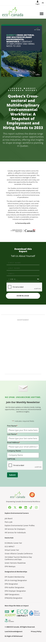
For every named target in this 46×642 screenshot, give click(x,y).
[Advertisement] (23, 346)
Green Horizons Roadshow (15, 563)
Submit (12, 475)
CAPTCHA (11, 459)
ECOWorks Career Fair (13, 543)
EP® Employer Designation (15, 591)
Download (23, 296)
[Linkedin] (25, 507)
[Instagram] (36, 507)
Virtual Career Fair (12, 550)
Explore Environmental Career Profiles (20, 525)
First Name (12, 426)
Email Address (13, 442)
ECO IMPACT (10, 546)
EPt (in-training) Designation (16, 580)
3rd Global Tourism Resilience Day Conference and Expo (18, 558)
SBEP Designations (12, 594)
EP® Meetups (10, 566)
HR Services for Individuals (15, 532)
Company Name (14, 451)
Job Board (8, 518)
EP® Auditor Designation (14, 587)
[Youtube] (20, 507)
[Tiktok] (31, 507)
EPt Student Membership (15, 577)
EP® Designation (11, 584)
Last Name (12, 434)
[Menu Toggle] (42, 14)
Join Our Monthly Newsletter (23, 402)
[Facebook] (9, 507)
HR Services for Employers (15, 529)
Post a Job (8, 522)
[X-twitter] (15, 507)
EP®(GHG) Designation (13, 598)
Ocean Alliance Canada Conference (19, 553)
